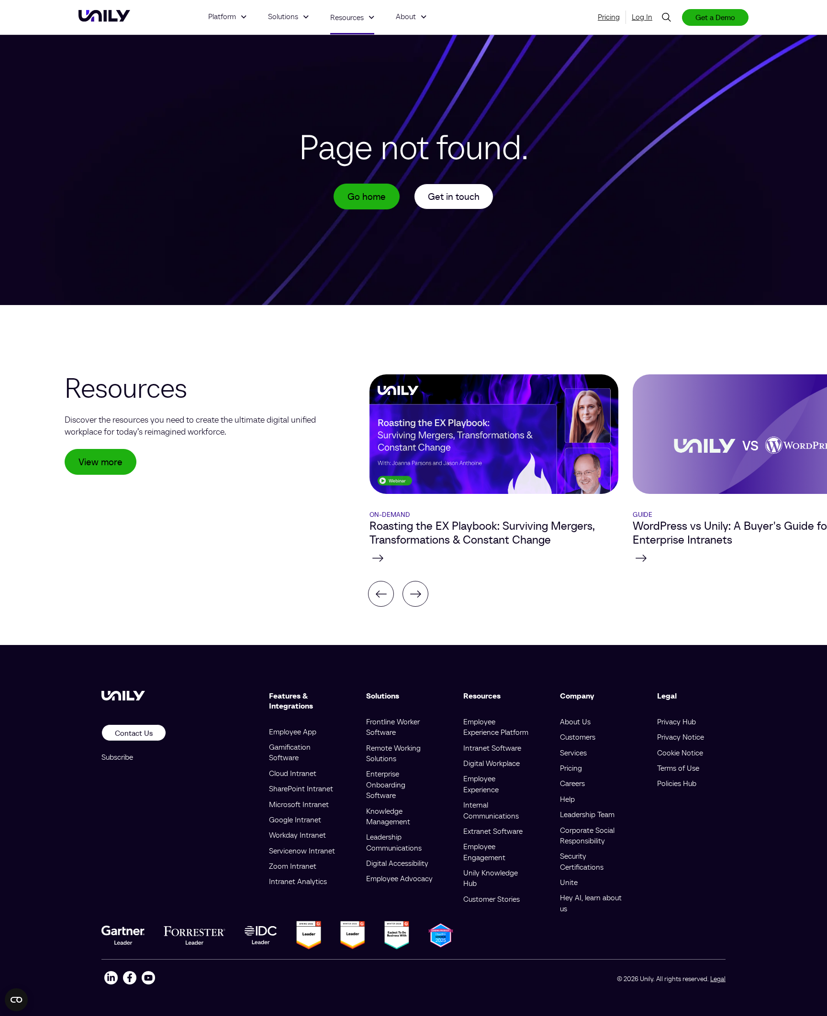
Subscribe (117, 757)
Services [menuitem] (573, 752)
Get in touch (454, 196)
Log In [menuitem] (642, 17)
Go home (366, 196)
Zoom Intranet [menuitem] (292, 866)
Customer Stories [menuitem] (491, 899)
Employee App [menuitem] (292, 731)
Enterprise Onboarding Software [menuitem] (385, 784)
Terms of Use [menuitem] (678, 768)
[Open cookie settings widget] (16, 999)
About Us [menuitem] (575, 721)
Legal (718, 978)
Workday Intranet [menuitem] (297, 835)
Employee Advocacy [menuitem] (399, 878)
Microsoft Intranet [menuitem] (299, 804)
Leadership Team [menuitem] (587, 814)
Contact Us (134, 733)
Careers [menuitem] (572, 783)
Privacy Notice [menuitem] (680, 737)
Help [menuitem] (567, 799)
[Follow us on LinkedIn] (110, 979)
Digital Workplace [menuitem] (491, 763)
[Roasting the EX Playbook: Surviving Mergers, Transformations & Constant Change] (493, 558)
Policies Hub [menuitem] (676, 783)
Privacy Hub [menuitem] (676, 721)
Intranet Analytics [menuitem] (298, 881)
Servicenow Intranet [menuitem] (302, 850)
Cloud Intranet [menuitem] (292, 773)
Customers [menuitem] (577, 737)
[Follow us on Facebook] (129, 979)
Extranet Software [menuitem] (493, 831)
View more (100, 462)
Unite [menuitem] (569, 882)
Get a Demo (715, 17)
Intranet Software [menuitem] (492, 748)
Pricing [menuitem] (609, 17)
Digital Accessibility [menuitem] (397, 863)
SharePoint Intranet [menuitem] (301, 788)
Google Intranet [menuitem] (295, 819)
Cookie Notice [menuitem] (680, 752)
